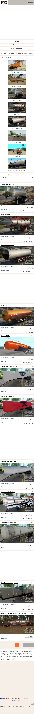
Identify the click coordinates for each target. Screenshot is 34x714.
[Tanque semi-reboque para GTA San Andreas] (17, 79)
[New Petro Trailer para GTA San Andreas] (17, 135)
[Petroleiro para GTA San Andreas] (17, 316)
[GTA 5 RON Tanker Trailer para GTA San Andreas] (17, 65)
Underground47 (5, 209)
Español (26, 698)
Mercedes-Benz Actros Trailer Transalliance (17, 170)
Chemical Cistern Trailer (8, 522)
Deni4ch (4, 361)
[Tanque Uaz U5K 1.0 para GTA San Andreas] (17, 93)
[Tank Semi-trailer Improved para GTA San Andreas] (17, 593)
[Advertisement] (17, 22)
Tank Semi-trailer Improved (9, 583)
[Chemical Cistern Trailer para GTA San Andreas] (17, 533)
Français (15, 698)
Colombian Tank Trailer (8, 492)
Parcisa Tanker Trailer (17, 128)
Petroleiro (4, 305)
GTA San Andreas (4, 205)
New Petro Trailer (17, 142)
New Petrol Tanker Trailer (9, 461)
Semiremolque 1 (17, 114)
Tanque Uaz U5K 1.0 (17, 100)
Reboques (12, 205)
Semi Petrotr (17, 156)
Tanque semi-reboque (17, 86)
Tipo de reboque (17, 45)
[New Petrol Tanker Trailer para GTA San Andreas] (17, 472)
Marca (17, 41)
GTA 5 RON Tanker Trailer (17, 72)
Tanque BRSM (5, 336)
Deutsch (21, 698)
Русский (3, 698)
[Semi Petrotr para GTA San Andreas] (17, 149)
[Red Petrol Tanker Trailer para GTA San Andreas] (17, 407)
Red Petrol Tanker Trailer (8, 396)
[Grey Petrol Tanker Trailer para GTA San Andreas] (17, 377)
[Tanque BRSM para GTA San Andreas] (17, 346)
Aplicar (17, 180)
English (9, 698)
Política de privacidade (17, 708)
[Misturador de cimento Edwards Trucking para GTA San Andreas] (17, 624)
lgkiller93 (4, 391)
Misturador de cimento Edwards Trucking (13, 613)
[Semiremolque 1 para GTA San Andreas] (17, 107)
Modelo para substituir (17, 48)
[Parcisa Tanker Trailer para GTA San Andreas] (17, 121)
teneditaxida (4, 638)
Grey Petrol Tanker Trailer (9, 366)
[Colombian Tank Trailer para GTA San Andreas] (17, 502)
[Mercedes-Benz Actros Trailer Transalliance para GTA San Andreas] (17, 163)
